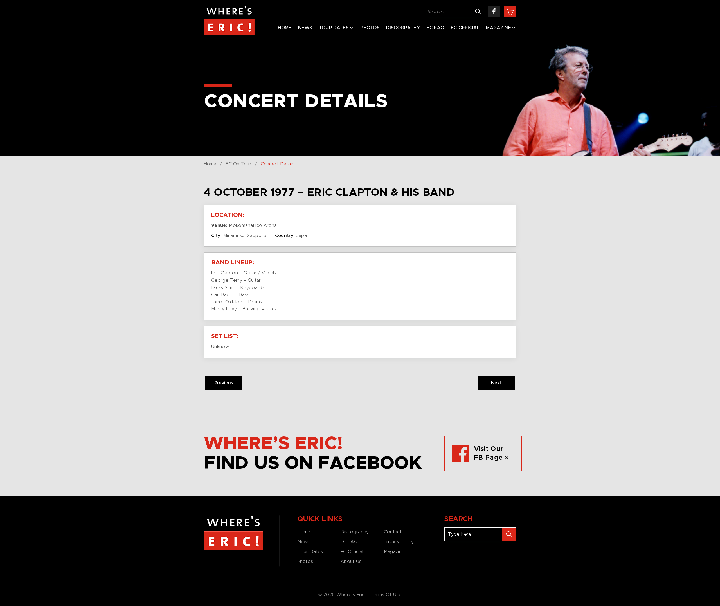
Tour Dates (334, 28)
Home (284, 28)
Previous (223, 383)
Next (496, 383)
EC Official (465, 28)
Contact (393, 532)
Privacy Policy (399, 542)
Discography (403, 28)
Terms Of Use (386, 595)
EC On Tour (238, 164)
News (305, 28)
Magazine (498, 28)
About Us (351, 561)
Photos (370, 28)
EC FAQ (435, 28)
